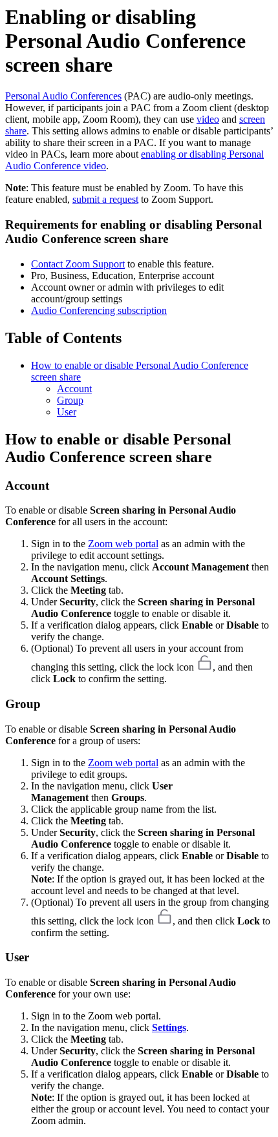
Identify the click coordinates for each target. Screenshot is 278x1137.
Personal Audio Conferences (63, 95)
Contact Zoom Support (78, 263)
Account (74, 388)
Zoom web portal (123, 543)
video (208, 119)
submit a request (105, 199)
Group (70, 400)
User (66, 411)
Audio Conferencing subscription (99, 310)
